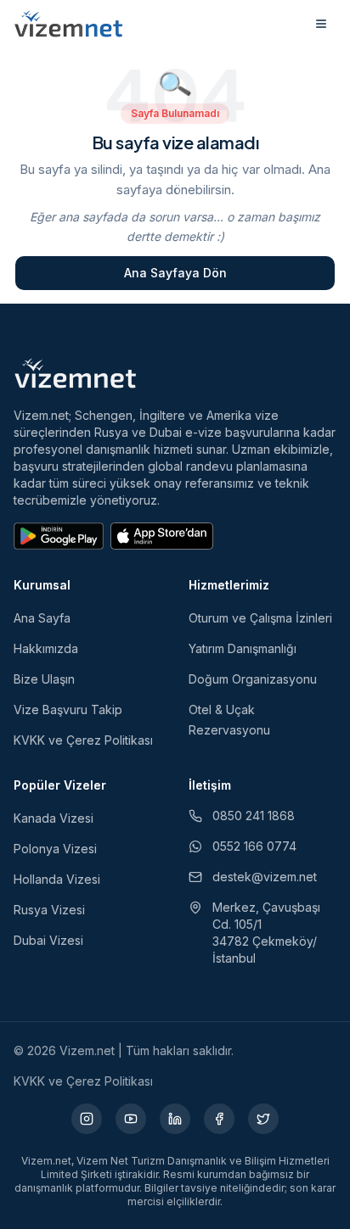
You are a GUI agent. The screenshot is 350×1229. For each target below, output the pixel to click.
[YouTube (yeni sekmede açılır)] (131, 1118)
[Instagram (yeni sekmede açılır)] (86, 1118)
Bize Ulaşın (44, 679)
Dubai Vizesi (48, 940)
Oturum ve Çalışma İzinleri (260, 618)
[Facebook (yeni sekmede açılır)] (219, 1118)
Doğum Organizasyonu (253, 679)
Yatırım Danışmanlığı (242, 648)
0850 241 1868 (253, 815)
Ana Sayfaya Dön (175, 272)
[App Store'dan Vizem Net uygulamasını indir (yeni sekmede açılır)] (161, 536)
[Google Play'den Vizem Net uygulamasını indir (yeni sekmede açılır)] (59, 536)
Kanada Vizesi (53, 818)
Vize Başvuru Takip (68, 709)
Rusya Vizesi (49, 909)
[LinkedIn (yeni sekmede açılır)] (175, 1118)
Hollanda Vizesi (57, 879)
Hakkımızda (46, 648)
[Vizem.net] (76, 373)
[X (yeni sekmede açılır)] (263, 1118)
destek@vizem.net (264, 876)
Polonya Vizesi (55, 848)
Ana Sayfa (42, 618)
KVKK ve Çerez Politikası (83, 740)
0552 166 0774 (254, 846)
